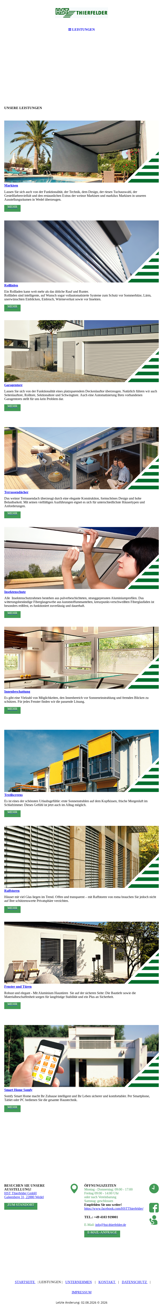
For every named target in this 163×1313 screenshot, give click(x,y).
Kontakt (107, 1282)
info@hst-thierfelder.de (110, 1225)
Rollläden (11, 285)
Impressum (81, 1292)
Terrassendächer (16, 492)
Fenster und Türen (18, 986)
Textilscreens (13, 795)
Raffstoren (12, 891)
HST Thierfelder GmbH (20, 1193)
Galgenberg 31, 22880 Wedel (24, 1197)
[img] (81, 12)
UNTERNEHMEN (78, 1282)
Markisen (11, 185)
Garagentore (13, 385)
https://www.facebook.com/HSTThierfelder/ (113, 1208)
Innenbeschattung (17, 691)
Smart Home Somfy (18, 1090)
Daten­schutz (135, 1282)
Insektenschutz (15, 592)
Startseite (25, 1282)
